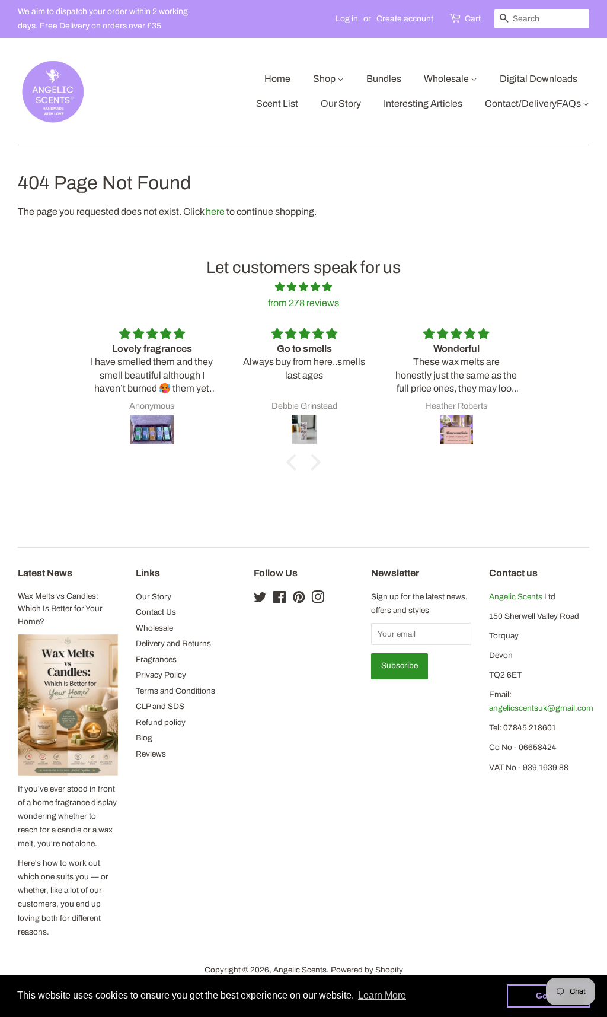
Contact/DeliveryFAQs (534, 103)
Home (277, 79)
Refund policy (161, 722)
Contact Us (156, 612)
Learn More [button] (382, 995)
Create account (404, 18)
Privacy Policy (161, 674)
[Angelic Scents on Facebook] (279, 599)
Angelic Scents (515, 596)
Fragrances (156, 659)
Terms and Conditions (175, 691)
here (215, 211)
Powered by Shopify (367, 969)
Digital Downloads (538, 79)
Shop (325, 79)
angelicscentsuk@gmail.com (541, 708)
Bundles (383, 79)
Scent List (277, 103)
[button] (294, 462)
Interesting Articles (423, 103)
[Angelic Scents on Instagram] (317, 599)
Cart (473, 18)
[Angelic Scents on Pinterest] (298, 599)
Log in (347, 18)
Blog (144, 737)
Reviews (151, 753)
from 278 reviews (303, 303)
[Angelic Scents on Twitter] (260, 599)
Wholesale (447, 79)
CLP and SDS (160, 706)
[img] (303, 287)
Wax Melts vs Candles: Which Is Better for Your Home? (60, 609)
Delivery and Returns (173, 643)
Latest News (45, 573)
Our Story (341, 103)
